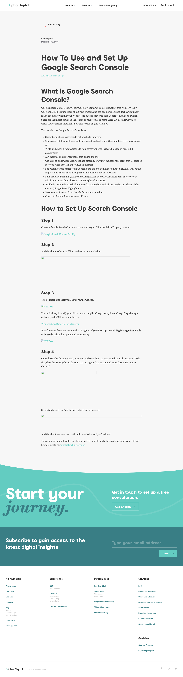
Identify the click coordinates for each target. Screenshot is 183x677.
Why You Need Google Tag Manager (60, 323)
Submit (166, 553)
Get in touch (123, 506)
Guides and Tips (56, 75)
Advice (44, 75)
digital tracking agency (73, 444)
